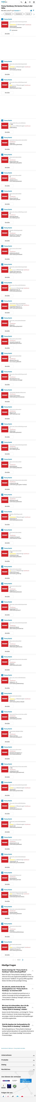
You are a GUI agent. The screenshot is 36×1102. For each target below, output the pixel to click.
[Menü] (34, 2)
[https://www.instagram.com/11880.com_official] (8, 1097)
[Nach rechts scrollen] (33, 14)
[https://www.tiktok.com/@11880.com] (13, 1097)
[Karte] (31, 10)
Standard (16, 10)
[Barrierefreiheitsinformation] (30, 2)
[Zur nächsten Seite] (23, 960)
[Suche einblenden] (21, 2)
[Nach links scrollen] (2, 14)
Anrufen (7, 33)
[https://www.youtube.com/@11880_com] (22, 1097)
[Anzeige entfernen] (35, 1095)
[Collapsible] (32, 970)
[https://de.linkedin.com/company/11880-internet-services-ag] (17, 1097)
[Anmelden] (25, 2)
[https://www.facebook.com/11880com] (3, 1097)
